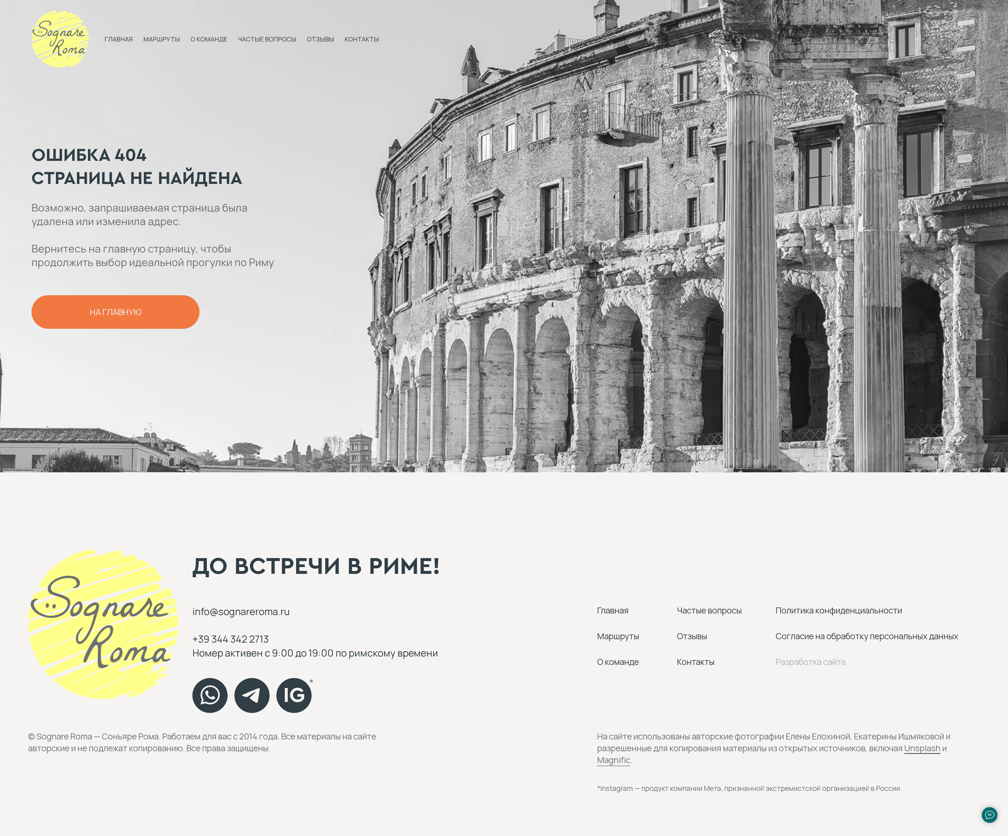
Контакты (362, 39)
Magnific (613, 760)
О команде (209, 39)
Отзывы (320, 39)
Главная (118, 39)
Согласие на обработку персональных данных (867, 636)
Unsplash (922, 748)
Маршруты (161, 39)
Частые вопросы (267, 39)
